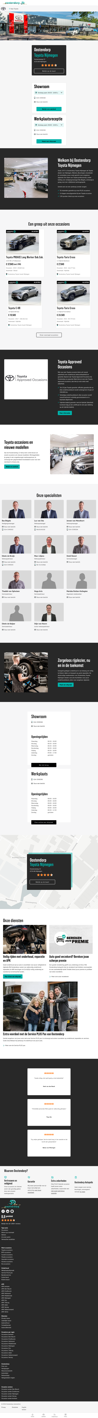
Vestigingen (5, 1368)
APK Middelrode (6, 1296)
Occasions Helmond (8, 1341)
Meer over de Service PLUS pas (15, 1045)
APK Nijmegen (6, 1298)
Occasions (4, 1230)
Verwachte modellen (8, 1239)
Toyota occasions (7, 1250)
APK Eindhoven (6, 1291)
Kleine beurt (5, 1280)
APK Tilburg (5, 1302)
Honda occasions (7, 1261)
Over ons (4, 1366)
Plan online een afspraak (44, 822)
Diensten (4, 1316)
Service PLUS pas (7, 1273)
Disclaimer (15, 1407)
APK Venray (5, 1307)
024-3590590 (41, 130)
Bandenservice (6, 1275)
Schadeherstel (6, 1325)
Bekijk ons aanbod (49, 109)
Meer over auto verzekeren (60, 976)
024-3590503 (8, 565)
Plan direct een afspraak (13, 976)
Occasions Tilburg (7, 1350)
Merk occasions (6, 1248)
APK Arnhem (5, 1286)
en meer (82, 1192)
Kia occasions (5, 1264)
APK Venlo (4, 1312)
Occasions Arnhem (7, 1334)
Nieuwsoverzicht (6, 1371)
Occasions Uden (6, 1353)
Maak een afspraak (49, 141)
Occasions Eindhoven (8, 1339)
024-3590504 (73, 529)
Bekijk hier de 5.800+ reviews (10, 1224)
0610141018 (40, 529)
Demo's (3, 1235)
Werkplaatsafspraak (7, 1270)
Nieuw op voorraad (7, 1232)
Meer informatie (65, 413)
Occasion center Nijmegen (9, 1394)
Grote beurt (5, 1277)
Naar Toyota (14, 9)
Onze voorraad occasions (49, 335)
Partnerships (5, 1375)
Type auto (4, 1228)
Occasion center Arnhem (9, 1398)
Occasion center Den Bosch (10, 1389)
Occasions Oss (6, 1348)
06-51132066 (41, 565)
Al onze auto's (5, 1237)
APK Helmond (6, 1293)
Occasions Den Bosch (8, 1337)
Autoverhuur (5, 1323)
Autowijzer (4, 1373)
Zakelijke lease (6, 1321)
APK (2, 1284)
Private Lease (5, 1318)
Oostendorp (5, 1364)
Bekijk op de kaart (49, 71)
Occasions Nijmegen (8, 1346)
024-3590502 (8, 529)
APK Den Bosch (6, 1289)
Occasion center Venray (8, 1396)
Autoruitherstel (6, 1327)
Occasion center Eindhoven (10, 1391)
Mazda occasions (7, 1257)
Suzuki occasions (7, 1255)
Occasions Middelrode (8, 1344)
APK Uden (4, 1305)
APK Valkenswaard (7, 1309)
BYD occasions (6, 1252)
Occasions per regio (7, 1332)
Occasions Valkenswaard (9, 1355)
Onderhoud (5, 1268)
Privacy (3, 1407)
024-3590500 (41, 98)
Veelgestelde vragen (8, 1378)
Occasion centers (7, 1387)
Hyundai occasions (7, 1259)
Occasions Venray (7, 1357)
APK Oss (4, 1300)
